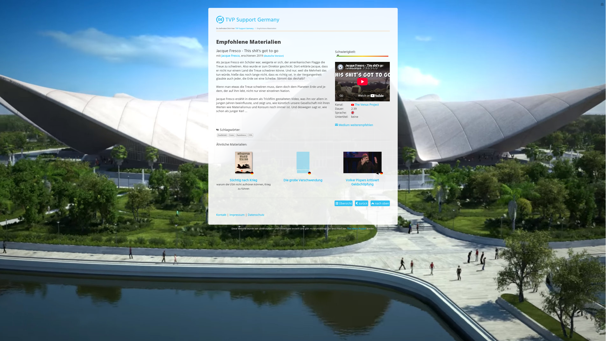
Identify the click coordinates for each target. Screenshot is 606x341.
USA (250, 135)
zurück (362, 203)
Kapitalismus (241, 135)
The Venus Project (366, 104)
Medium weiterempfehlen (355, 125)
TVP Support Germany (244, 28)
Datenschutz (256, 215)
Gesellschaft (222, 135)
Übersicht (345, 203)
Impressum (237, 215)
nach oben (381, 203)
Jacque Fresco (230, 55)
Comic (231, 135)
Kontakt (221, 215)
